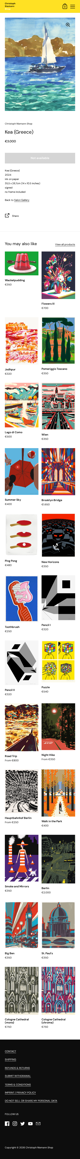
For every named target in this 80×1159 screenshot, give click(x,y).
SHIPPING (10, 1059)
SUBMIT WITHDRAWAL (18, 1076)
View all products (65, 244)
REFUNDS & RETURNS (17, 1068)
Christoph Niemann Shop (39, 1147)
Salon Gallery (21, 200)
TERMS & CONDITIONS (18, 1084)
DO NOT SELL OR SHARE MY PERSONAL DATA (31, 1100)
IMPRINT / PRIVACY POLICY (20, 1092)
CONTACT (10, 1051)
